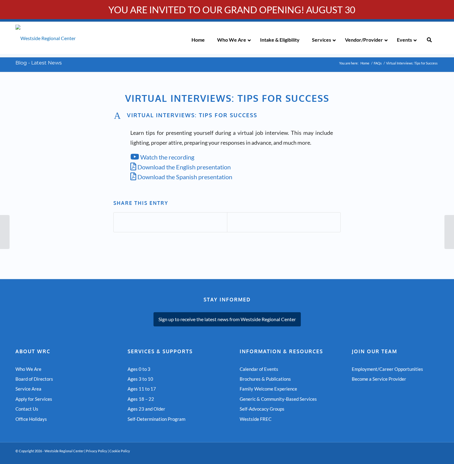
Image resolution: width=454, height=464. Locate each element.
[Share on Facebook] (170, 222)
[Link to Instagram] (434, 456)
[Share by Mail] (283, 222)
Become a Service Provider (379, 379)
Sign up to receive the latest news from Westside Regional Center (227, 319)
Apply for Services (33, 399)
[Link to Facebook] (424, 456)
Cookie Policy (119, 451)
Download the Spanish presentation (184, 176)
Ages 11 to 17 (142, 389)
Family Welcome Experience (268, 389)
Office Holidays (31, 419)
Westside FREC (255, 419)
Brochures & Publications (265, 379)
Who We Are (28, 369)
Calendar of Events (259, 369)
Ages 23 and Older (146, 409)
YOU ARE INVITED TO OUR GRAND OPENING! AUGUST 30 (231, 9)
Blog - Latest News (38, 63)
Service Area (28, 389)
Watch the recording (166, 157)
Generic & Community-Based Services (278, 399)
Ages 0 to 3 (139, 369)
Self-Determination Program (156, 419)
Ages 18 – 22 (141, 399)
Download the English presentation (183, 167)
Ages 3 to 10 (140, 379)
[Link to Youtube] (415, 456)
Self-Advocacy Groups (262, 409)
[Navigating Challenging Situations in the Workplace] (5, 232)
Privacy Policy (96, 451)
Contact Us (26, 409)
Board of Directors (34, 379)
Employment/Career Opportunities (387, 369)
